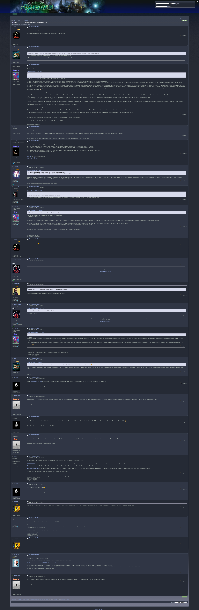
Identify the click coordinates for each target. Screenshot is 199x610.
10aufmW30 (17, 283)
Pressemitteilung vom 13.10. (36, 381)
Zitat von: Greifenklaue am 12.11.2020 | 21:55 (35, 287)
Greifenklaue (17, 259)
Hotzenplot (55, 16)
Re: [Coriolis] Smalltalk (34, 26)
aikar (15, 47)
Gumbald (16, 554)
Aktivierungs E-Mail (185, 1)
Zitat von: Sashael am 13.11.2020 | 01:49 (34, 362)
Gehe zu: (173, 602)
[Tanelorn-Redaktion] (13, 164)
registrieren (173, 1)
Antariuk (16, 166)
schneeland (17, 395)
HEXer (15, 27)
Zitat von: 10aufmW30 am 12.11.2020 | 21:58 (35, 308)
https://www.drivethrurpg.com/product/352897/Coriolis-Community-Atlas (42, 562)
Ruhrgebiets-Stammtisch (31, 157)
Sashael (16, 65)
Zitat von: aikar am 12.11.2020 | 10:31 (34, 170)
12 (20, 20)
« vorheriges (180, 18)
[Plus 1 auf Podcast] (13, 184)
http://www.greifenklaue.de (105, 271)
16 (22, 20)
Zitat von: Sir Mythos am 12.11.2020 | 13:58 (35, 210)
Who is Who (29, 156)
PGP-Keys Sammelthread (32, 158)
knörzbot (16, 186)
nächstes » (185, 18)
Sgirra (15, 456)
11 (19, 20)
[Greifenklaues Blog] (13, 281)
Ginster (16, 501)
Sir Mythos (17, 141)
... (15, 20)
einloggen (167, 1)
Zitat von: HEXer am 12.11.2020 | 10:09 (34, 71)
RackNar (16, 127)
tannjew (16, 377)
